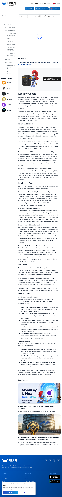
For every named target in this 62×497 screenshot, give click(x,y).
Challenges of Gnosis (10, 72)
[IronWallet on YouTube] (50, 460)
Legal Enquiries (29, 481)
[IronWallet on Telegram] (58, 460)
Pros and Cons (9, 63)
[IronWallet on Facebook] (54, 460)
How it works (34, 3)
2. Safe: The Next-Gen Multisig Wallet (11, 43)
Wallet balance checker (42, 8)
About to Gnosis (8, 25)
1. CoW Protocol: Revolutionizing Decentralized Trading (11, 36)
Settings (26, 492)
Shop (3, 481)
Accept (10, 492)
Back (5, 15)
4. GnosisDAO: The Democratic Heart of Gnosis (11, 55)
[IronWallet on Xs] (46, 460)
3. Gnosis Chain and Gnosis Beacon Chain (11, 49)
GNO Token (8, 60)
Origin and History (10, 27)
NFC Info (4, 479)
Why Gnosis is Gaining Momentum (11, 67)
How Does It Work (10, 30)
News (48, 3)
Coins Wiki (43, 3)
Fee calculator (29, 8)
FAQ (26, 479)
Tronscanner (56, 8)
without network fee (24, 64)
